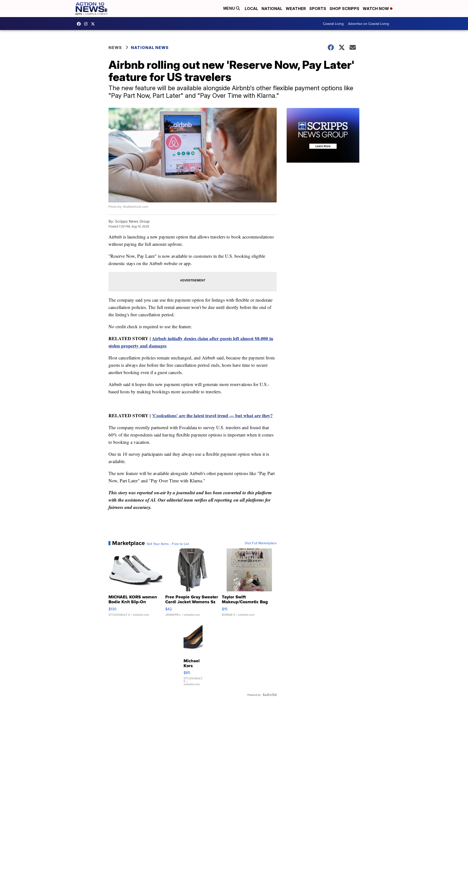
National (272, 8)
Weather (296, 8)
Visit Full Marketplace (261, 543)
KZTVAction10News (80, 24)
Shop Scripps (344, 8)
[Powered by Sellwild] (270, 694)
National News (150, 47)
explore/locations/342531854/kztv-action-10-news (87, 24)
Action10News (94, 24)
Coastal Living (333, 23)
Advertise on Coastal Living (368, 23)
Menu (229, 8)
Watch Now (376, 8)
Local (251, 8)
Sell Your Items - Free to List (168, 543)
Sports (317, 8)
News (115, 47)
